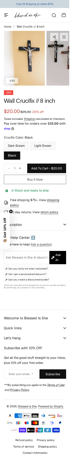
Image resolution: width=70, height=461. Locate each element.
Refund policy (23, 444)
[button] (54, 37)
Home (7, 26)
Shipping (29, 119)
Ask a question (41, 249)
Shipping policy (45, 450)
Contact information (33, 457)
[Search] (53, 15)
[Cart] (64, 15)
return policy (49, 212)
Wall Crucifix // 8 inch (29, 101)
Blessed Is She (26, 410)
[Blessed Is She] (28, 15)
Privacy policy (44, 444)
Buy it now (35, 179)
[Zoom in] (24, 58)
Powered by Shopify (49, 410)
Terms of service (22, 450)
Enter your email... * (20, 378)
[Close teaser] (11, 211)
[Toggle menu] (6, 15)
